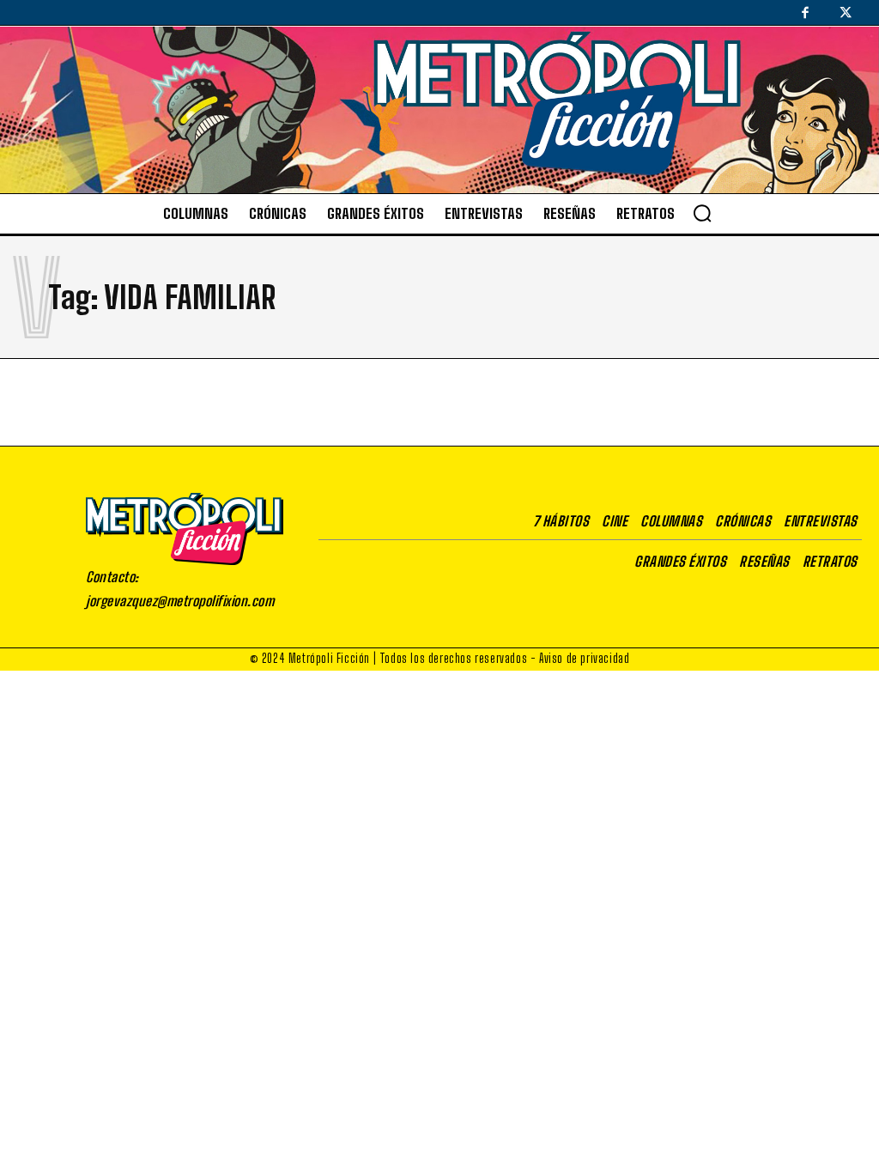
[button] (702, 213)
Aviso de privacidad (584, 658)
